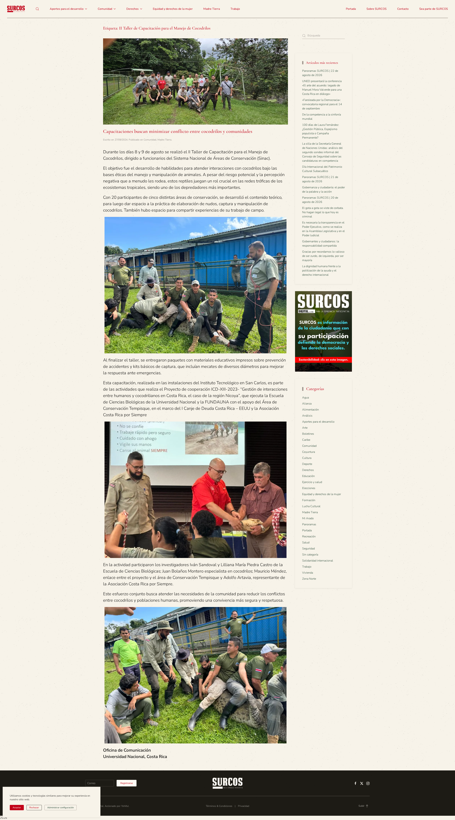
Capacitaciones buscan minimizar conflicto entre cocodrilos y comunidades (177, 131)
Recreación (309, 536)
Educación (308, 476)
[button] (37, 9)
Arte (304, 428)
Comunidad (150, 139)
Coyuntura (308, 452)
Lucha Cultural (311, 506)
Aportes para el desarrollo (318, 422)
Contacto (403, 9)
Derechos (308, 470)
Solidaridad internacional (317, 561)
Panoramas (309, 524)
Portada (351, 9)
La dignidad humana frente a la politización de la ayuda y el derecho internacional (321, 270)
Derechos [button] (132, 9)
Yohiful (125, 806)
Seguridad (308, 549)
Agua (305, 398)
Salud (305, 542)
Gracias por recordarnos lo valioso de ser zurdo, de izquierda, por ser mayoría (323, 256)
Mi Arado (308, 518)
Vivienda (307, 573)
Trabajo (235, 9)
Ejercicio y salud (312, 482)
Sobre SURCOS (376, 9)
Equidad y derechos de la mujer (173, 9)
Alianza (307, 404)
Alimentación (310, 410)
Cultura (306, 458)
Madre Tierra (211, 9)
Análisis (307, 416)
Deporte (307, 464)
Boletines (308, 434)
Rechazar (34, 807)
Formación (308, 500)
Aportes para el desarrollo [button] (67, 9)
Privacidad (243, 806)
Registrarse (126, 783)
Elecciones (308, 488)
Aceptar (17, 807)
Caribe (306, 440)
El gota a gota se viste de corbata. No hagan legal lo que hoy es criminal (323, 212)
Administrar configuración (60, 807)
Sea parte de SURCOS (433, 9)
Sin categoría (310, 555)
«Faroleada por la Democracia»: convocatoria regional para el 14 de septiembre (322, 104)
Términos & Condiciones (219, 806)
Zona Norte (309, 579)
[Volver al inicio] (16, 9)
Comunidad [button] (105, 9)
